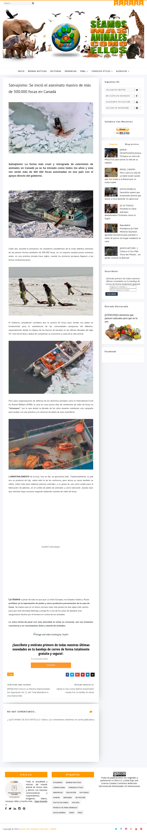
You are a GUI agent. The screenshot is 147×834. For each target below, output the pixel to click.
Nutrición (80, 797)
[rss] (131, 3)
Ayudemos (57, 782)
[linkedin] (15, 809)
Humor (56, 797)
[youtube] (136, 3)
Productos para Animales (65, 807)
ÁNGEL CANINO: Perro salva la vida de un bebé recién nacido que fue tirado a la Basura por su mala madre (122, 176)
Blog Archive (132, 144)
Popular (114, 144)
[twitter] (116, 3)
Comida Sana (59, 787)
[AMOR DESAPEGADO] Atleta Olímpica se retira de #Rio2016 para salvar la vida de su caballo (123, 156)
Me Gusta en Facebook (118, 96)
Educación (71, 792)
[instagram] (126, 3)
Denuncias (71, 71)
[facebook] (121, 3)
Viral (83, 71)
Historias (55, 71)
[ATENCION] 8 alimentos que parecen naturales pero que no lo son (121, 318)
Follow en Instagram (117, 108)
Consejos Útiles (101, 71)
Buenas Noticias (37, 71)
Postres (75, 802)
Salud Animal (59, 812)
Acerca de (121, 71)
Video (71, 812)
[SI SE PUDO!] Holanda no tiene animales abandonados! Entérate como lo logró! (120, 212)
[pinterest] (141, 3)
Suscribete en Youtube (118, 102)
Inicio (21, 71)
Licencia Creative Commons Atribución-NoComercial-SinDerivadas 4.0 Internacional (119, 785)
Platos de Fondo (60, 802)
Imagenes (67, 797)
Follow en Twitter (116, 90)
